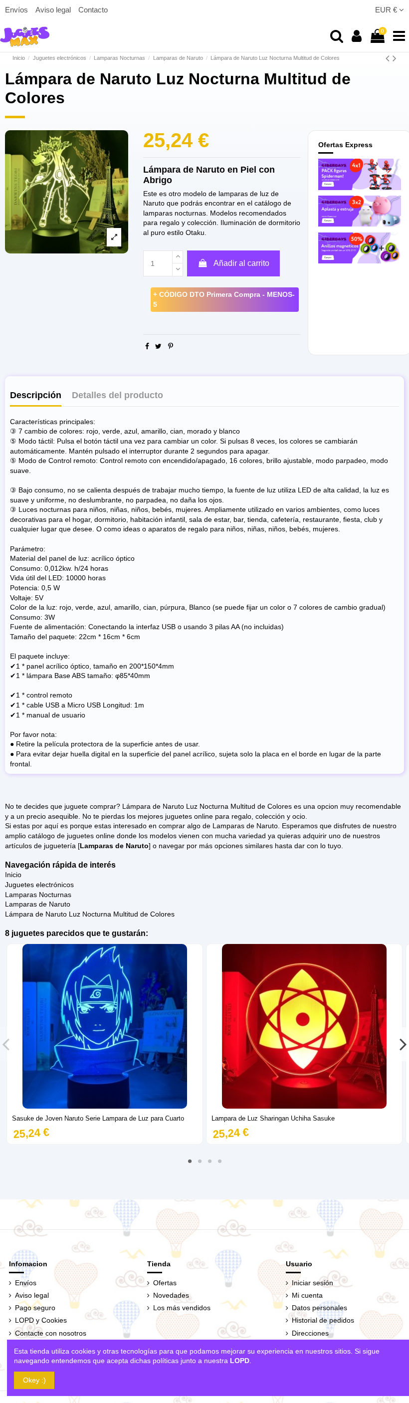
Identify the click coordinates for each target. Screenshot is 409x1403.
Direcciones (310, 1333)
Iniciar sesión (312, 1283)
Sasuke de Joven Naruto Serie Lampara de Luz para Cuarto (98, 1118)
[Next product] (395, 58)
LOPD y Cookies (41, 1320)
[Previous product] (389, 58)
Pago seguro (35, 1308)
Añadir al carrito (241, 263)
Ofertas (165, 1283)
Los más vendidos (181, 1308)
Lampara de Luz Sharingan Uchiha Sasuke (273, 1118)
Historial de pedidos (323, 1320)
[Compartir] (147, 346)
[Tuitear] (158, 346)
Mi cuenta (307, 1295)
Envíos (17, 9)
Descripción (35, 395)
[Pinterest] (170, 346)
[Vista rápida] (105, 1105)
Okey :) (34, 1380)
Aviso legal (54, 9)
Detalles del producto (117, 395)
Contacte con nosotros (50, 1333)
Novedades (171, 1295)
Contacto (93, 9)
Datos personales (319, 1308)
